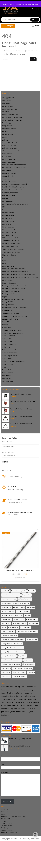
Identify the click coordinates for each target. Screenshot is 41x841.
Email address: (8, 452)
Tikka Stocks (7, 358)
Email (4, 764)
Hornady (5, 198)
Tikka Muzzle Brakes (9, 353)
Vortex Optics (7, 373)
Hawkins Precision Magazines (13, 187)
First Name (7, 442)
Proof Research (8, 266)
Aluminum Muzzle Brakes (11, 243)
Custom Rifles (7, 154)
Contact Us (7, 801)
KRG (3, 207)
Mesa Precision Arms (10, 230)
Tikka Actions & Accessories (12, 333)
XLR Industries (7, 381)
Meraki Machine (8, 227)
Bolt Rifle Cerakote (9, 148)
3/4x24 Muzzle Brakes (10, 241)
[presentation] (34, 529)
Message (5, 772)
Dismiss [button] (35, 4)
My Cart (4, 821)
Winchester (6, 378)
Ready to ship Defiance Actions (14, 167)
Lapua (4, 210)
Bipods (4, 137)
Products (4, 828)
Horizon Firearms (8, 195)
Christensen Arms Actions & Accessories (17, 151)
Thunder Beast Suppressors (12, 330)
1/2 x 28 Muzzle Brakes (11, 238)
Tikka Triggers (7, 364)
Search (35, 19)
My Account (5, 819)
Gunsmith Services (9, 173)
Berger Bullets (7, 134)
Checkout (4, 812)
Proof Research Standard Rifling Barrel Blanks (19, 274)
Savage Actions (8, 305)
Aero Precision (7, 106)
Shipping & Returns (8, 830)
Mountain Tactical (9, 233)
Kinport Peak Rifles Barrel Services (15, 204)
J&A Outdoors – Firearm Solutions (13, 816)
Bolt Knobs (6, 140)
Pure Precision (7, 280)
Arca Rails (6, 111)
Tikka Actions (7, 338)
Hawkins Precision (9, 182)
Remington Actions (9, 294)
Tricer (4, 367)
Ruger (4, 297)
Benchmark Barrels (9, 128)
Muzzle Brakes (7, 235)
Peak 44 (5, 263)
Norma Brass (7, 258)
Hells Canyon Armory (10, 193)
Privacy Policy (6, 823)
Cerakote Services (9, 146)
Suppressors (6, 327)
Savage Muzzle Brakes (10, 313)
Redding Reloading (9, 283)
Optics (4, 261)
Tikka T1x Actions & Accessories (14, 361)
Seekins (5, 325)
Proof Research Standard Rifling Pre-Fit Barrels (20, 277)
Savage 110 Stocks (9, 302)
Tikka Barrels (7, 341)
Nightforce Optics (9, 255)
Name (3, 756)
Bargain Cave (7, 126)
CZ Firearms (6, 156)
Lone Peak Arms (8, 215)
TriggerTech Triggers (10, 370)
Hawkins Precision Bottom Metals (15, 184)
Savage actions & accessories (13, 299)
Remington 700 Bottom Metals (14, 288)
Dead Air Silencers (9, 159)
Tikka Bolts (6, 347)
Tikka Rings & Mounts (10, 355)
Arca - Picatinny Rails (10, 109)
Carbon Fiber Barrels (10, 143)
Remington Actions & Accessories (14, 286)
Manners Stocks (8, 218)
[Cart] (37, 9)
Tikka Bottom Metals (10, 350)
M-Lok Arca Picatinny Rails (12, 117)
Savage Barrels (7, 310)
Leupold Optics (8, 213)
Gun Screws (6, 170)
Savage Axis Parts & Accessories (14, 307)
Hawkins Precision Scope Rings (13, 190)
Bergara (5, 131)
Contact (4, 814)
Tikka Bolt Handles (9, 344)
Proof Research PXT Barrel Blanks (14, 269)
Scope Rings (6, 322)
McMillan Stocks (8, 221)
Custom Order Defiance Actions (14, 164)
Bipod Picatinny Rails (10, 114)
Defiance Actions (8, 162)
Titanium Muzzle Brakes (11, 252)
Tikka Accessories (9, 335)
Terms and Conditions (9, 832)
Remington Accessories (11, 291)
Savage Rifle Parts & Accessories (14, 316)
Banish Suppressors (9, 123)
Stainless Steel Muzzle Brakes (13, 249)
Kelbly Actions (7, 201)
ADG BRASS (6, 103)
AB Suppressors (8, 98)
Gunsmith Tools (8, 176)
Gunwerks (6, 179)
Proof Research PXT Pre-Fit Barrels (15, 271)
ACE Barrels (6, 100)
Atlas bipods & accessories (12, 120)
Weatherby (6, 375)
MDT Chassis (7, 224)
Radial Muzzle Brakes (10, 246)
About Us (4, 809)
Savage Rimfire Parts (10, 319)
